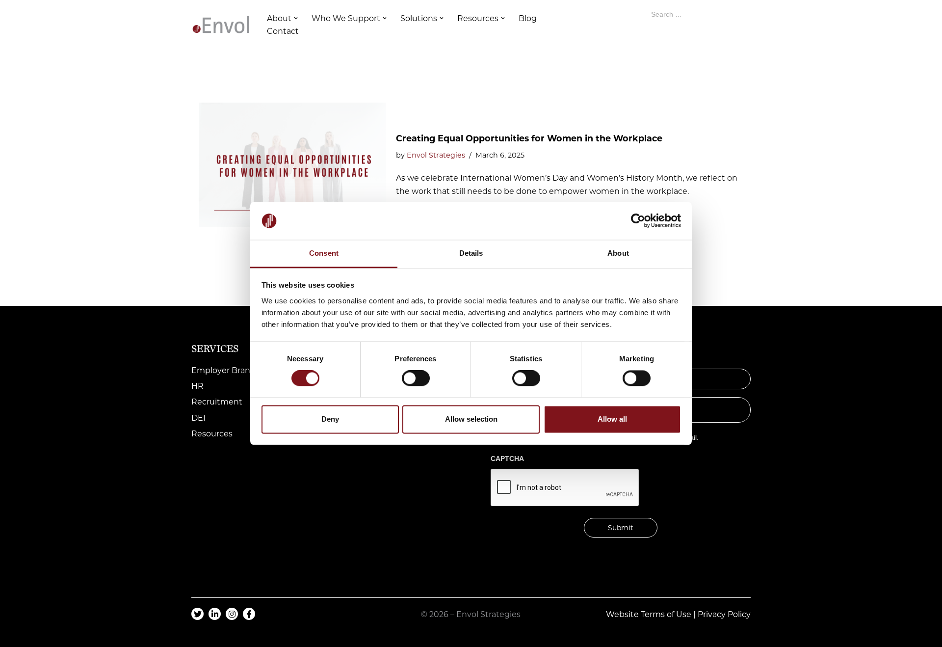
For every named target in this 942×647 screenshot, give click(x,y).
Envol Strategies (436, 155)
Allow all (612, 419)
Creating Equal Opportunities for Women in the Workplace (529, 138)
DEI (198, 418)
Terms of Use (666, 614)
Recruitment (216, 401)
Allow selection (471, 419)
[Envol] (220, 24)
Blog (528, 18)
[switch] (416, 378)
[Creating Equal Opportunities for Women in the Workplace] (292, 165)
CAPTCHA (507, 458)
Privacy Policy (724, 614)
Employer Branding (229, 370)
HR (197, 386)
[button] (296, 18)
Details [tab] (471, 253)
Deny (330, 419)
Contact (283, 31)
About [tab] (618, 253)
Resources (212, 433)
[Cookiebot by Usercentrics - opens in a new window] (638, 221)
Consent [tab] (324, 253)
